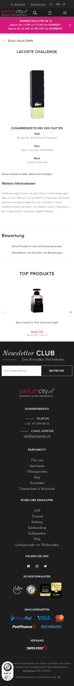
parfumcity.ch (30, 670)
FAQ (37, 539)
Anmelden (19, 4)
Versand (37, 516)
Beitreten (56, 371)
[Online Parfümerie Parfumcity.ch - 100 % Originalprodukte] (15, 12)
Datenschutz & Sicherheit (37, 488)
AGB (37, 510)
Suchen (35, 12)
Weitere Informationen (18, 184)
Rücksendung (37, 527)
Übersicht (64, 13)
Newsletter (37, 483)
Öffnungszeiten (37, 471)
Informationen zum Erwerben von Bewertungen (37, 252)
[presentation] (70, 312)
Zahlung (37, 522)
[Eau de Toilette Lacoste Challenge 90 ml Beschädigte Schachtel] (37, 94)
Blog (37, 477)
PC (59, 677)
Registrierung (38, 4)
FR (57, 4)
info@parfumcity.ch (37, 436)
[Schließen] (70, 25)
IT (64, 4)
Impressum (37, 466)
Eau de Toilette (25, 40)
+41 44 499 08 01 (37, 423)
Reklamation (37, 533)
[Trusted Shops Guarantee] (33, 589)
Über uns (37, 460)
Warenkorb (50, 12)
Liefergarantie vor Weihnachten (37, 545)
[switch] (7, 677)
